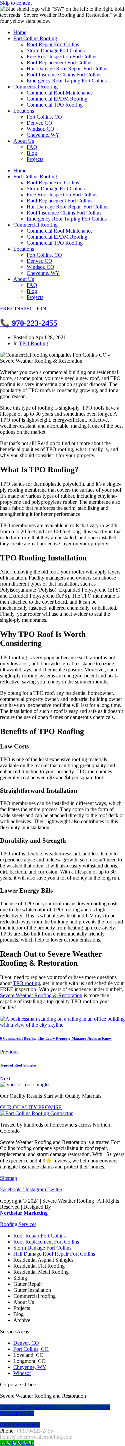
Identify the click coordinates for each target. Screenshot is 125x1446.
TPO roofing (26, 983)
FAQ (32, 147)
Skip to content (16, 3)
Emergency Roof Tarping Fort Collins (67, 80)
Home (19, 32)
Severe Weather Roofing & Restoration (41, 995)
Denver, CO (39, 123)
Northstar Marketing (24, 1213)
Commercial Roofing (35, 86)
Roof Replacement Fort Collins (59, 62)
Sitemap (8, 1178)
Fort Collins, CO (44, 117)
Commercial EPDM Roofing (57, 99)
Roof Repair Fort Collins (53, 44)
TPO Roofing (33, 343)
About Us (23, 141)
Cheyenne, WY (43, 135)
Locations (23, 111)
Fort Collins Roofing (35, 38)
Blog (32, 153)
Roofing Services (18, 1224)
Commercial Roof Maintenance (60, 93)
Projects (35, 159)
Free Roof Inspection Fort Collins (62, 56)
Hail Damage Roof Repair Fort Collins (67, 68)
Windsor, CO (40, 129)
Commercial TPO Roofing (55, 105)
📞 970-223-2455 (28, 323)
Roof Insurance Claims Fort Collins (64, 74)
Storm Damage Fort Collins (56, 50)
